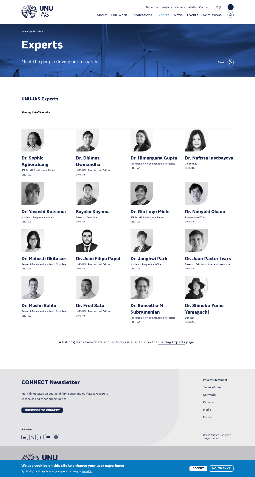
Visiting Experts (171, 342)
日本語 (217, 7)
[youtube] (48, 437)
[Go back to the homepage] (37, 17)
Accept (198, 468)
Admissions (212, 15)
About (102, 15)
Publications (141, 15)
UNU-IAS (38, 31)
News (178, 15)
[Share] (231, 62)
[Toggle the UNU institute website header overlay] (231, 7)
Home (24, 31)
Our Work (119, 15)
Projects (166, 7)
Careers (180, 7)
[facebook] (40, 437)
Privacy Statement (215, 380)
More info (87, 471)
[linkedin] (24, 437)
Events (192, 15)
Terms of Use (212, 387)
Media (192, 7)
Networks (152, 7)
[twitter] (32, 437)
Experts (162, 15)
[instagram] (56, 437)
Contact (204, 7)
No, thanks (221, 468)
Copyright (209, 395)
